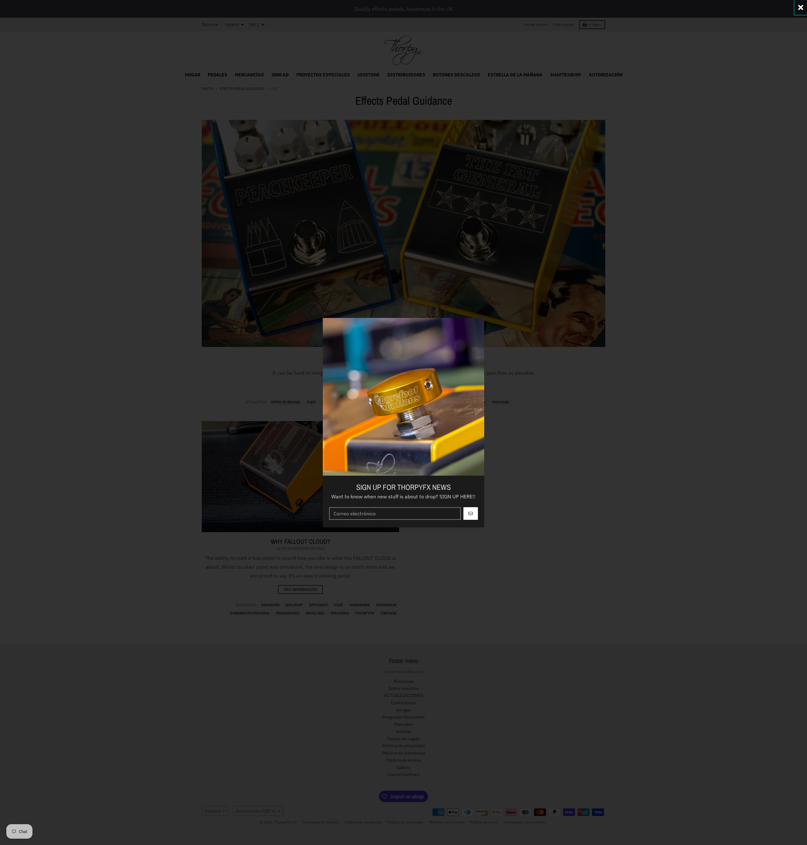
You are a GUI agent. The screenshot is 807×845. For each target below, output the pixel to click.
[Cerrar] (800, 7)
